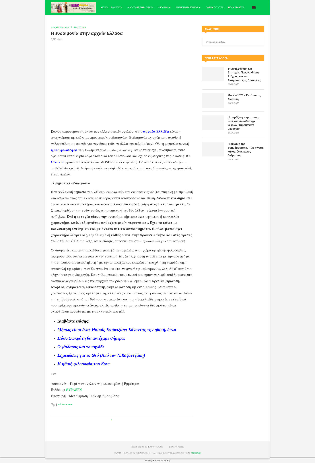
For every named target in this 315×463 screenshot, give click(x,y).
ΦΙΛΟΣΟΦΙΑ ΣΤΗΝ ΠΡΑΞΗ (140, 7)
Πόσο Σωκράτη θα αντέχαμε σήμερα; (91, 338)
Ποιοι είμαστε (236, 7)
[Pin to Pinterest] (123, 420)
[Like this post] (114, 420)
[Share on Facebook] (118, 420)
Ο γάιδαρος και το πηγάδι (80, 346)
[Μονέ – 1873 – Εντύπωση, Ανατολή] (213, 100)
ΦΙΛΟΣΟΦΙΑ (164, 7)
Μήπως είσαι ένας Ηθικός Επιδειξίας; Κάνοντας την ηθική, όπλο (116, 329)
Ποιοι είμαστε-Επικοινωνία (147, 446)
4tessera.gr (196, 452)
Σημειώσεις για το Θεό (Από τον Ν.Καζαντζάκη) (101, 355)
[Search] (262, 7)
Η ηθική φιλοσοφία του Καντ (83, 363)
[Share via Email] (130, 420)
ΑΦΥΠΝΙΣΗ (116, 7)
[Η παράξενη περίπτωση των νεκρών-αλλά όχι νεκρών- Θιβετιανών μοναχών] (213, 122)
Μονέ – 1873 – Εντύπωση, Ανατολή (244, 97)
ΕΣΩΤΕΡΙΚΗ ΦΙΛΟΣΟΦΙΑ (188, 7)
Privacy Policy (176, 446)
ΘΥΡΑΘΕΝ (74, 389)
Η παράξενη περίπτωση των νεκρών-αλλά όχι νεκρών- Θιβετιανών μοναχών (243, 123)
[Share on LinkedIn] (127, 420)
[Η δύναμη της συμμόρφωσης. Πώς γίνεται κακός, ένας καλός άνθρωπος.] (213, 149)
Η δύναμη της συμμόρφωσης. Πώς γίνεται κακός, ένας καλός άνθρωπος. (246, 149)
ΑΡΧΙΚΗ (104, 7)
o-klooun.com (65, 404)
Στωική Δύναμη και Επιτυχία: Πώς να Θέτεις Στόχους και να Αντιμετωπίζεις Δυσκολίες (244, 74)
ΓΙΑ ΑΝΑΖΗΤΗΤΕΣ (214, 7)
